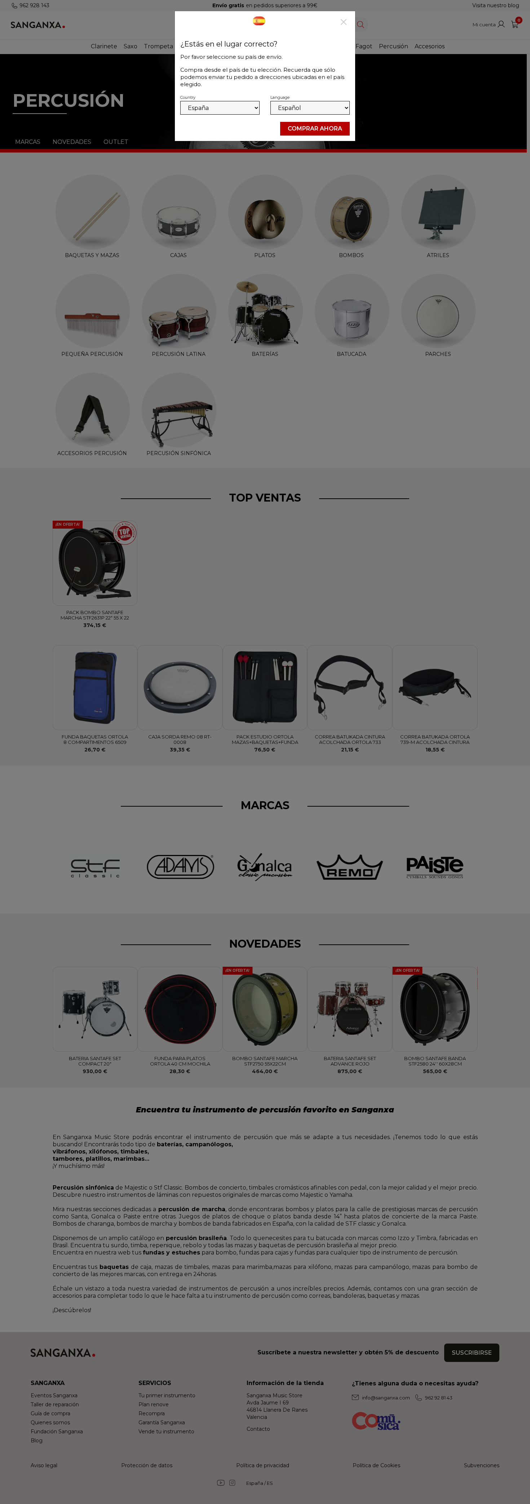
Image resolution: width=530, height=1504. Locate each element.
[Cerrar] (343, 23)
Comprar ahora (315, 128)
